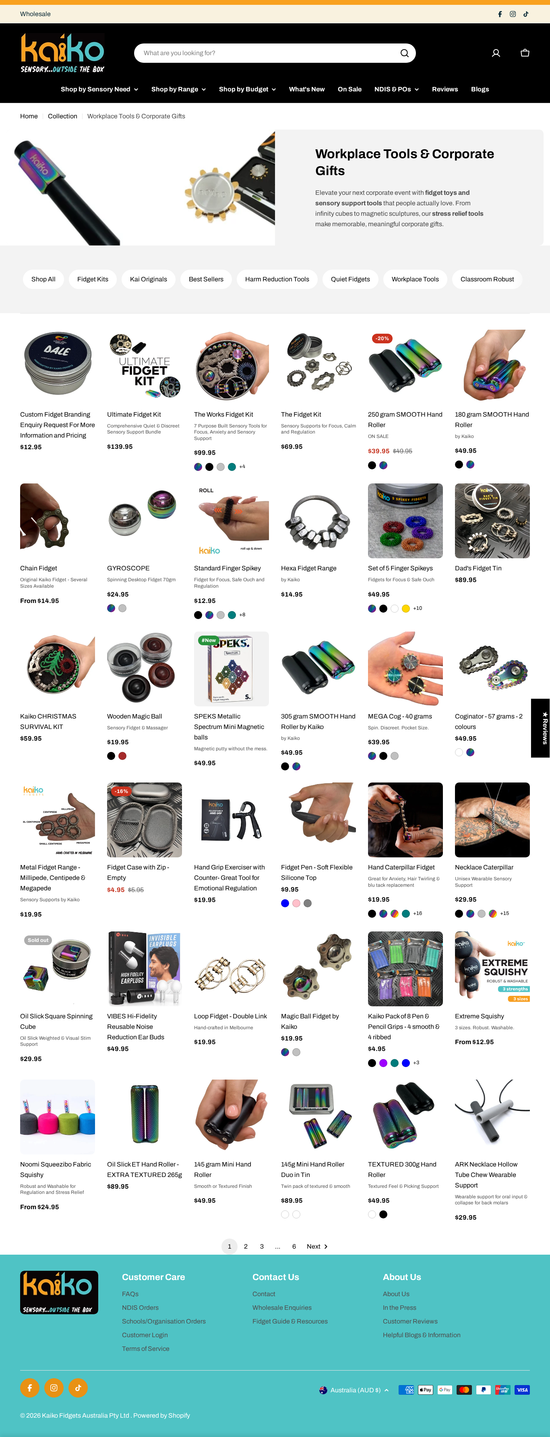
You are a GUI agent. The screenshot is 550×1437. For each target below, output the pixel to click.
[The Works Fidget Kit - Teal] (232, 467)
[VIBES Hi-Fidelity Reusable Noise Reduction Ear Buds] (144, 968)
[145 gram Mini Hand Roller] (231, 1117)
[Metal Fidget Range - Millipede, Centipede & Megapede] (57, 820)
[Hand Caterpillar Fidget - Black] (372, 914)
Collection (62, 116)
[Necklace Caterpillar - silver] (482, 914)
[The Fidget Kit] (318, 367)
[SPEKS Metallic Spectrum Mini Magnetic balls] (231, 669)
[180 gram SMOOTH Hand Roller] (492, 367)
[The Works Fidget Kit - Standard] (221, 467)
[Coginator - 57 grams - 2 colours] (492, 669)
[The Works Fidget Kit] (231, 367)
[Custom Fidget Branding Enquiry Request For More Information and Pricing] (57, 367)
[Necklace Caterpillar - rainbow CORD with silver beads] (493, 914)
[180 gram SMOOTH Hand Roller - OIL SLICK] (470, 464)
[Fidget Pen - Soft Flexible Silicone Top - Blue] (285, 903)
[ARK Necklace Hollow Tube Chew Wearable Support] (492, 1117)
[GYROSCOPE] (144, 520)
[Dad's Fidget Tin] (492, 520)
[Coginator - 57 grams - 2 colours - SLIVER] (459, 752)
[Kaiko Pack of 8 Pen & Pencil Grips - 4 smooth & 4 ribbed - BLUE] (406, 1063)
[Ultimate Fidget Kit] (144, 367)
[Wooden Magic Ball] (144, 669)
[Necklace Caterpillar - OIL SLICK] (470, 914)
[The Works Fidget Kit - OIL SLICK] (198, 467)
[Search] (404, 53)
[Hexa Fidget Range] (318, 520)
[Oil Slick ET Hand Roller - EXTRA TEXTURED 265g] (144, 1117)
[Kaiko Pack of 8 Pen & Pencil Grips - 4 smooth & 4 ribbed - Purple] (383, 1063)
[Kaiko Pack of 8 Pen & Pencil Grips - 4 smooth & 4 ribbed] (405, 968)
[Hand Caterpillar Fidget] (405, 820)
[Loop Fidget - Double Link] (231, 968)
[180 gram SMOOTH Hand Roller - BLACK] (459, 464)
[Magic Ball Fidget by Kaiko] (318, 968)
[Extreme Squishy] (492, 968)
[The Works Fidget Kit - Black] (209, 467)
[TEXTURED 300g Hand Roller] (405, 1117)
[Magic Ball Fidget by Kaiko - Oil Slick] (285, 1052)
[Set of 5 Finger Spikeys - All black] (383, 609)
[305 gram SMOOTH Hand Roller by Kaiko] (318, 669)
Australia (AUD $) (356, 1390)
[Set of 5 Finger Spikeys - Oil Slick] (372, 609)
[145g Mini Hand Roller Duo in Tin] (318, 1117)
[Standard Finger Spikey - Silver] (221, 615)
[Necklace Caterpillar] (492, 820)
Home (29, 116)
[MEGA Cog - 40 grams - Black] (383, 756)
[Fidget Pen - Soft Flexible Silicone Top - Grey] (308, 903)
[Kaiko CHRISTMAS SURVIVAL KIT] (57, 669)
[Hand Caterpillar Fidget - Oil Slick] (383, 914)
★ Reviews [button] (545, 728)
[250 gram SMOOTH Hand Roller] (405, 367)
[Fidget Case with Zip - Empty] (144, 820)
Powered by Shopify (161, 1415)
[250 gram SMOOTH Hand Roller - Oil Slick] (383, 465)
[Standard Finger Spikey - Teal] (232, 615)
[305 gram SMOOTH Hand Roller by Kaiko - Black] (285, 766)
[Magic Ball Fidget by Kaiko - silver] (296, 1052)
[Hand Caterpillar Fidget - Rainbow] (395, 914)
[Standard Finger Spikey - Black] (198, 615)
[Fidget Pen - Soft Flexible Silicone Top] (318, 820)
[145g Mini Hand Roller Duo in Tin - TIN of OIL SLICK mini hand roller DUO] (285, 1214)
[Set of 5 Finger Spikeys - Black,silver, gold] (406, 609)
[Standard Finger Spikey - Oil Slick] (209, 615)
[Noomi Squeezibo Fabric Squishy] (57, 1117)
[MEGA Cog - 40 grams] (405, 669)
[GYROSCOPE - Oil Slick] (111, 608)
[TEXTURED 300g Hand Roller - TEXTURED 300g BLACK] (383, 1214)
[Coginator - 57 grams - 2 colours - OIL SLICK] (470, 752)
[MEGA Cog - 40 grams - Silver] (395, 756)
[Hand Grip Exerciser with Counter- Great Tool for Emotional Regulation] (231, 820)
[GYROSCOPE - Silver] (122, 608)
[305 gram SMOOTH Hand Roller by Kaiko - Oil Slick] (296, 766)
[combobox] (275, 53)
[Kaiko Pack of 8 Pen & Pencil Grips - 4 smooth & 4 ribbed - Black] (372, 1063)
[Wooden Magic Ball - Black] (111, 756)
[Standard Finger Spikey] (231, 520)
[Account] (496, 53)
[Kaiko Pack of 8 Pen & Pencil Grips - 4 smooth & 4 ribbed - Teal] (395, 1063)
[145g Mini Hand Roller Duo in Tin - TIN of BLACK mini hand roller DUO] (296, 1214)
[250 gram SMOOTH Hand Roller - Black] (372, 465)
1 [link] (229, 1246)
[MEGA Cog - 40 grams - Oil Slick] (372, 756)
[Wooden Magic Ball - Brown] (122, 756)
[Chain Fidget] (57, 520)
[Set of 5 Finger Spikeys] (405, 520)
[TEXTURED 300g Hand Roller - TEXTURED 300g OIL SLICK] (372, 1214)
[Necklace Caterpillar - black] (459, 914)
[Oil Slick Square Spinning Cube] (57, 968)
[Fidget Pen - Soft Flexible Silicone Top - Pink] (296, 903)
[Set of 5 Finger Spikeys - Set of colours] (395, 609)
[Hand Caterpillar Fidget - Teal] (406, 914)
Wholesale (35, 13)
